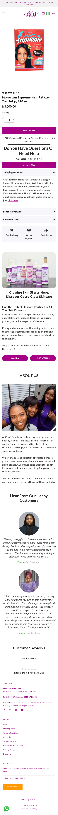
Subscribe (13, 787)
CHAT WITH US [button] (43, 358)
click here (13, 200)
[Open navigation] (3, 13)
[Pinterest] (16, 710)
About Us (7, 737)
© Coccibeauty (29, 805)
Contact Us (7, 724)
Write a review (29, 658)
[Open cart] (43, 13)
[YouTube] (22, 710)
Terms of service (9, 741)
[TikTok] (28, 710)
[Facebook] (4, 710)
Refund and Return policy (13, 745)
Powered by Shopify (29, 809)
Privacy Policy (8, 750)
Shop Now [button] (15, 358)
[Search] (38, 13)
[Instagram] (10, 710)
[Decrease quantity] (13, 120)
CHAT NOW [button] (29, 164)
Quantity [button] (5, 112)
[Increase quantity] (5, 120)
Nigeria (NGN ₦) (28, 800)
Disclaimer (7, 754)
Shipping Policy (9, 729)
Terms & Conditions (10, 733)
